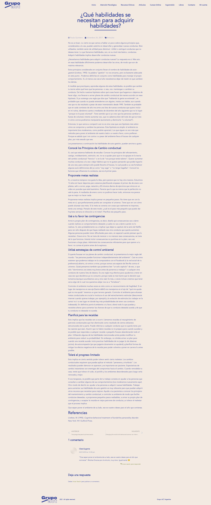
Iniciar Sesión (77, 482)
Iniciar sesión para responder (131, 464)
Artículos (110, 37)
